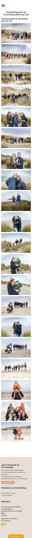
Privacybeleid (5, 521)
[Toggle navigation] (3, 5)
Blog (2, 513)
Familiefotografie (7, 509)
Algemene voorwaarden (9, 518)
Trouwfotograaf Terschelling (10, 507)
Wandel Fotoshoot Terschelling (11, 511)
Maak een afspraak (7, 482)
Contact (3, 515)
